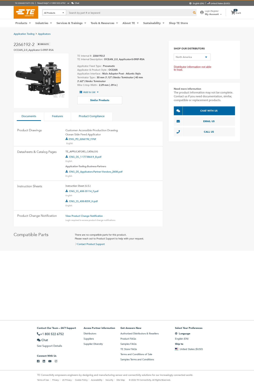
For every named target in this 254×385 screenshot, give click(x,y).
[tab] (29, 116)
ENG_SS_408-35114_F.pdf (83, 191)
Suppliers (89, 338)
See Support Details (49, 346)
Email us (209, 121)
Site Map (120, 379)
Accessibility (96, 379)
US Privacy (67, 379)
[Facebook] (40, 361)
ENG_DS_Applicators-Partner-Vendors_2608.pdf (96, 171)
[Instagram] (57, 361)
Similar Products (99, 100)
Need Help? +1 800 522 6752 (51, 3)
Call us (209, 131)
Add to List (89, 92)
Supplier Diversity (93, 343)
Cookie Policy (81, 379)
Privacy (55, 379)
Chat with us (209, 110)
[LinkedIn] (45, 361)
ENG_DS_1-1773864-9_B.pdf (85, 156)
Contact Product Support (91, 244)
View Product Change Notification (84, 215)
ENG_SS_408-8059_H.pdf (83, 201)
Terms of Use (43, 379)
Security (109, 379)
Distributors (90, 333)
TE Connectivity (26, 12)
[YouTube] (51, 361)
